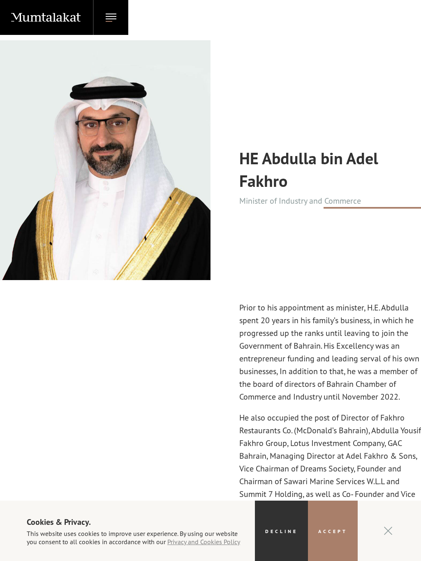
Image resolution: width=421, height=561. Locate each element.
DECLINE (281, 531)
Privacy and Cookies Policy (203, 541)
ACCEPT (332, 531)
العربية (358, 17)
